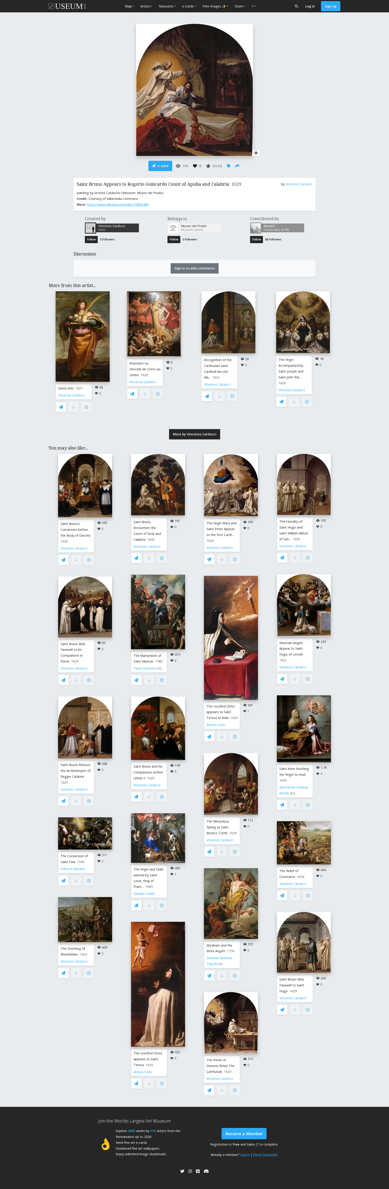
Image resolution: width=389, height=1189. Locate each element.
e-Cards (188, 6)
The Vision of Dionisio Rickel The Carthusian (220, 1066)
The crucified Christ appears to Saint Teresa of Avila (220, 712)
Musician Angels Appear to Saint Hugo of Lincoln (291, 649)
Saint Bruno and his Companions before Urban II (148, 772)
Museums (166, 6)
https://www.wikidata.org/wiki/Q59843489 (118, 204)
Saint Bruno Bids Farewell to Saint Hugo (291, 985)
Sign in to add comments (194, 268)
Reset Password (265, 1154)
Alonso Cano (142, 1072)
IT (159, 668)
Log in (310, 6)
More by (194, 434)
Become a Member (244, 1133)
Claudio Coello (144, 893)
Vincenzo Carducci (298, 184)
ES (292, 793)
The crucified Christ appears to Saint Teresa (147, 1059)
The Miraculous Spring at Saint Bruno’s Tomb (217, 827)
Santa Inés (66, 388)
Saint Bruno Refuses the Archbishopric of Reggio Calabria (75, 771)
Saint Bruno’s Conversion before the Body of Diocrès (75, 530)
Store (239, 6)
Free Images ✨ (214, 6)
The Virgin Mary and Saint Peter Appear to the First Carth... (221, 529)
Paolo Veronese (145, 668)
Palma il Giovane (73, 869)
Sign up (331, 6)
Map (128, 6)
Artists (145, 6)
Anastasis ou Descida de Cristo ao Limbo (145, 369)
